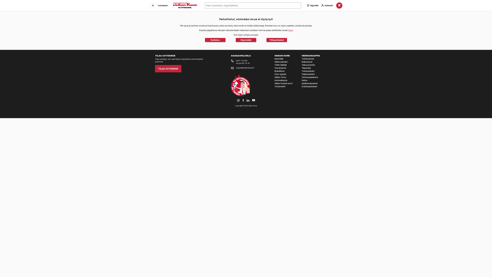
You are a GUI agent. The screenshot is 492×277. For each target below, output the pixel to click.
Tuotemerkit (279, 86)
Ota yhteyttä (280, 68)
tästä (290, 30)
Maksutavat (307, 62)
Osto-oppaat (280, 74)
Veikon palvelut (281, 62)
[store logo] (185, 5)
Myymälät (278, 59)
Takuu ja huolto (308, 65)
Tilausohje (306, 68)
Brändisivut (279, 71)
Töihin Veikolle (280, 65)
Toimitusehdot (308, 71)
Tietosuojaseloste (310, 77)
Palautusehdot (308, 74)
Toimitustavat (308, 59)
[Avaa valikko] (153, 5)
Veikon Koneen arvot (283, 83)
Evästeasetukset (309, 86)
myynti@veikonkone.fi (245, 68)
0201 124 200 (241, 60)
